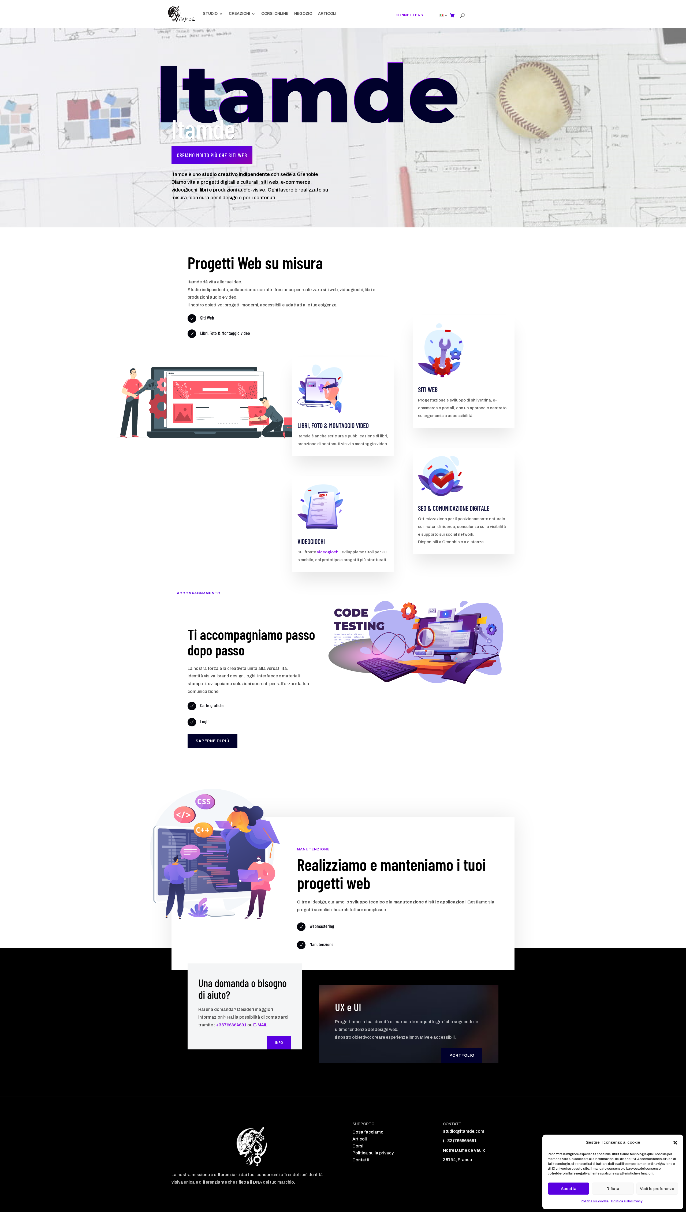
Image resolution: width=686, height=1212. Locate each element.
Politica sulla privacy (373, 1153)
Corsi (357, 1146)
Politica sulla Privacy (626, 1201)
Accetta (568, 1189)
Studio (210, 14)
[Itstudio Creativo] (181, 14)
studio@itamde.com (463, 1131)
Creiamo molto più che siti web (212, 155)
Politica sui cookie (595, 1201)
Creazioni (239, 14)
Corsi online (274, 14)
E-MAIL (260, 1025)
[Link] (441, 15)
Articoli (327, 14)
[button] (675, 1142)
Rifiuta (612, 1189)
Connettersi (410, 15)
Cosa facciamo (367, 1132)
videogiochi (328, 552)
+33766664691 (231, 1025)
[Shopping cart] (452, 15)
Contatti (360, 1160)
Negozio (303, 14)
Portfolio (461, 1055)
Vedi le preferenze (657, 1189)
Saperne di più (212, 741)
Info (279, 1043)
